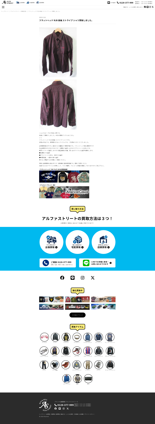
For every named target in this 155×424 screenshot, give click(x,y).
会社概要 (81, 414)
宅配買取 (53, 414)
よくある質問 (132, 7)
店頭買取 (58, 414)
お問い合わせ (139, 7)
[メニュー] (3, 7)
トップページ (42, 414)
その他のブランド (77, 315)
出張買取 (48, 414)
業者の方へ (126, 7)
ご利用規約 (76, 414)
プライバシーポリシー (89, 414)
